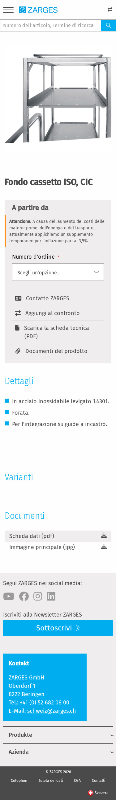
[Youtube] (8, 596)
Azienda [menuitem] (19, 752)
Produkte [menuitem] (20, 735)
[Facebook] (24, 596)
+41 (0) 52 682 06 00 (44, 702)
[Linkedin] (51, 596)
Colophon (19, 780)
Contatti (98, 780)
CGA (77, 780)
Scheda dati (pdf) (31, 536)
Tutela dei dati (50, 780)
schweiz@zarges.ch (51, 711)
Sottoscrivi (55, 628)
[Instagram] (37, 596)
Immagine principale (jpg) (42, 547)
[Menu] (8, 11)
